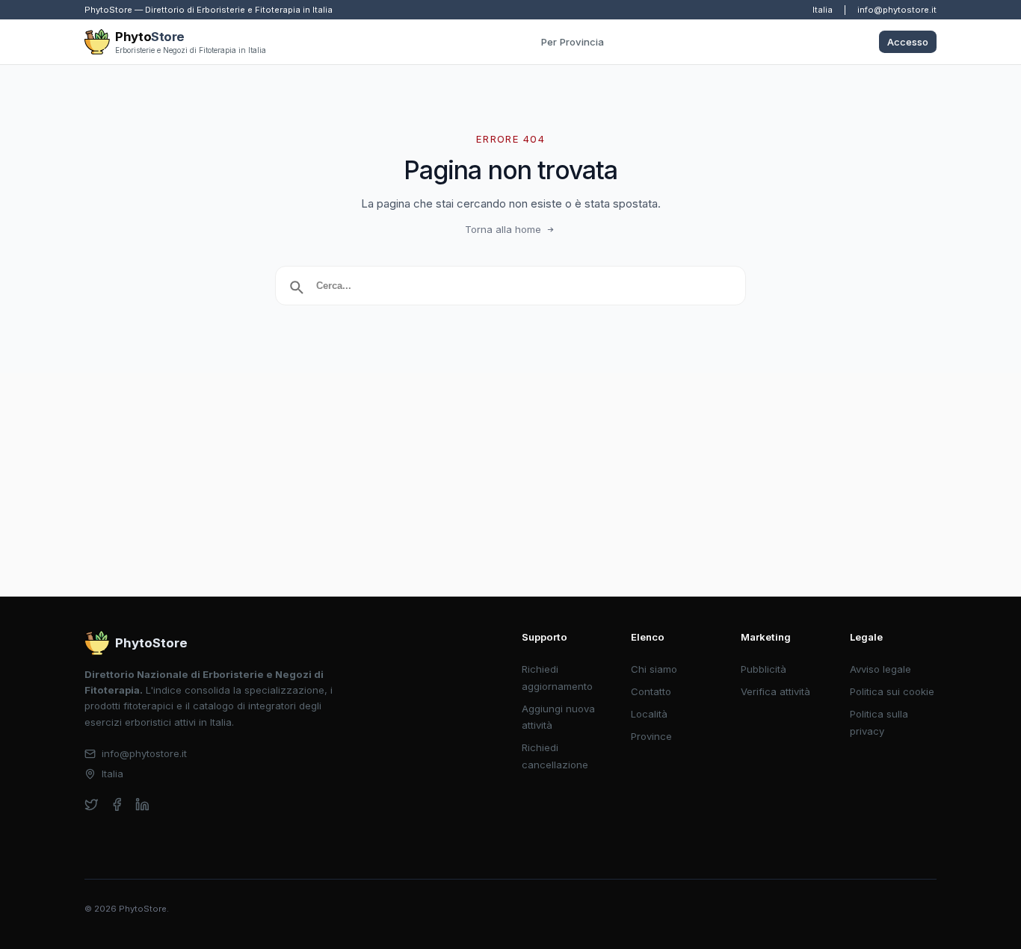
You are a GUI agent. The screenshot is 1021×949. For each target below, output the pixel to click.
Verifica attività (775, 691)
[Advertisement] (510, 484)
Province (651, 736)
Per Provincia (572, 42)
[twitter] (91, 804)
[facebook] (117, 804)
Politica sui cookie (892, 691)
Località (649, 714)
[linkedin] (142, 804)
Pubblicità (763, 669)
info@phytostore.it (897, 9)
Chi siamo (654, 669)
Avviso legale (880, 669)
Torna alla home (503, 229)
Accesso (907, 42)
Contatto (651, 691)
